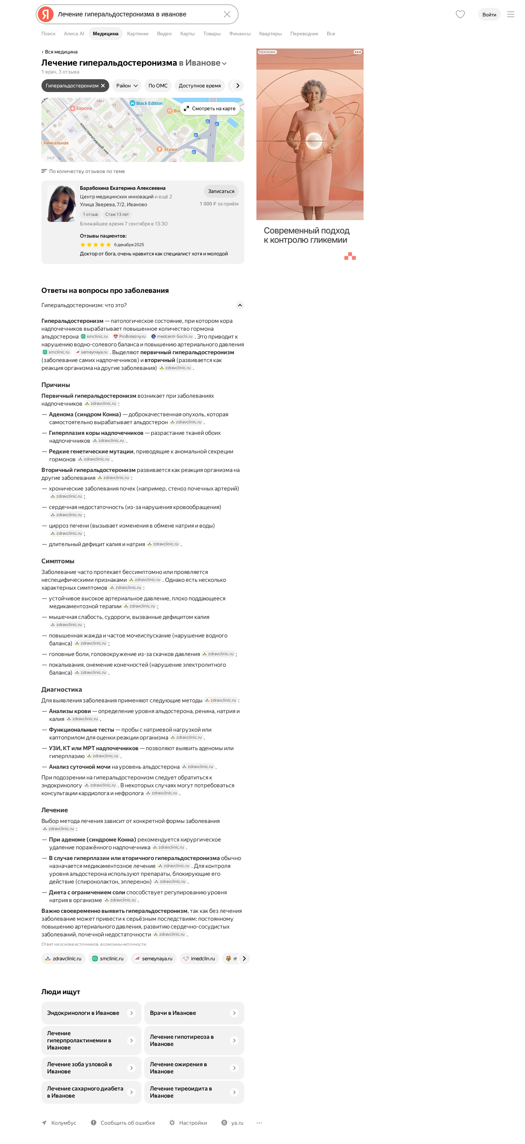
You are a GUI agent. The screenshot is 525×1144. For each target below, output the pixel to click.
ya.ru (237, 1123)
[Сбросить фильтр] (103, 85)
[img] (95, 245)
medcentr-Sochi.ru (174, 336)
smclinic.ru (97, 336)
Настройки (193, 1123)
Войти (489, 14)
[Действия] (243, 53)
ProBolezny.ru (132, 336)
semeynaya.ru (94, 352)
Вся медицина (61, 52)
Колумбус (63, 1123)
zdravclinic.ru (178, 367)
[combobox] (136, 14)
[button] (85, 171)
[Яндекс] (46, 14)
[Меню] (511, 14)
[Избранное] (460, 14)
